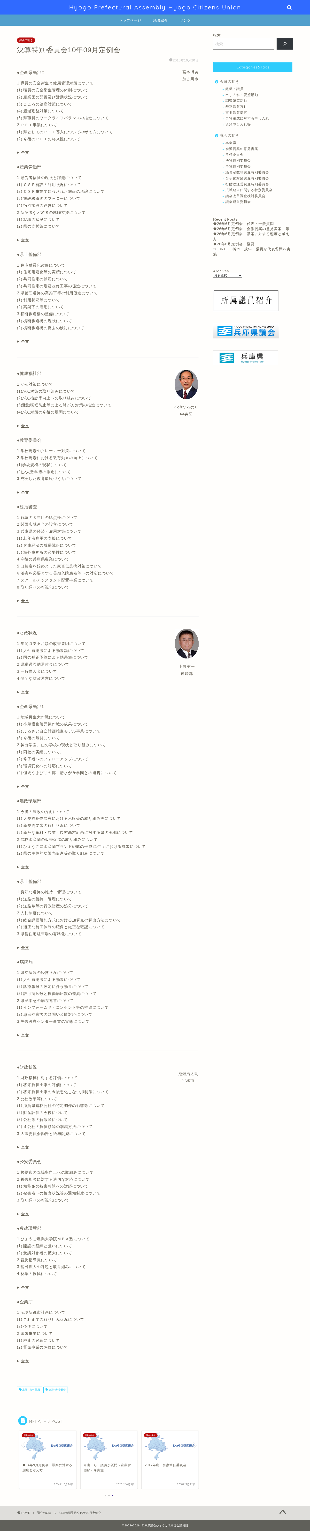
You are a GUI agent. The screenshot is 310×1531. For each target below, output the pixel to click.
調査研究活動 (236, 101)
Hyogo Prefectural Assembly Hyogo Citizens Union (155, 7)
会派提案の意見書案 (241, 149)
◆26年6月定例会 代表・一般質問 (243, 224)
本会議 (230, 143)
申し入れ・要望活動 (241, 95)
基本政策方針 (236, 106)
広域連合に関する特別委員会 (249, 190)
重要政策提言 (236, 112)
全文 (25, 152)
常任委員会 (234, 155)
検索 (217, 35)
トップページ (130, 20)
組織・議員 (234, 89)
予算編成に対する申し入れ (247, 118)
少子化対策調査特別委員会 (247, 178)
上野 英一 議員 (31, 1390)
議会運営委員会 (238, 202)
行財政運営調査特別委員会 (247, 184)
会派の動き (229, 81)
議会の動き (26, 40)
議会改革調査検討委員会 (245, 196)
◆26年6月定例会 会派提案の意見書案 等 (251, 229)
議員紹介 (160, 20)
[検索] (285, 44)
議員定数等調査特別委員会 (247, 172)
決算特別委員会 (57, 1390)
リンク (185, 20)
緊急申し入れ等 (238, 124)
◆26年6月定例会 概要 (234, 244)
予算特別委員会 (238, 166)
